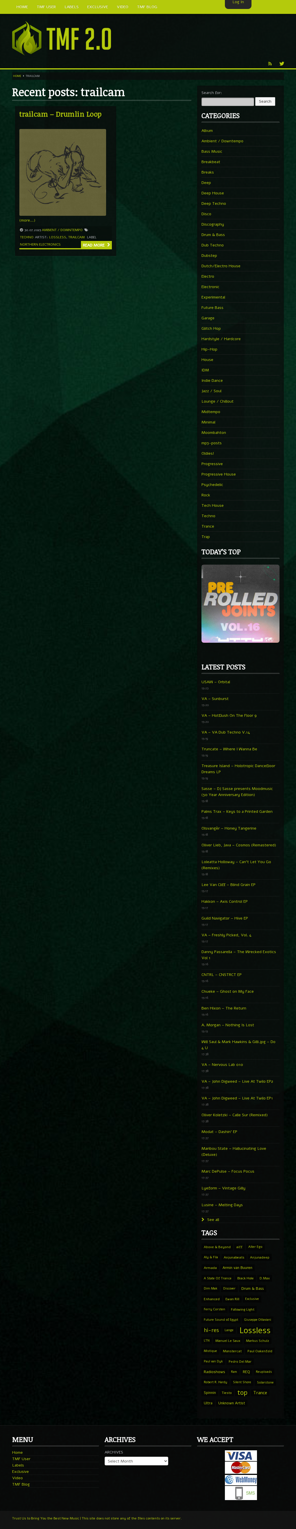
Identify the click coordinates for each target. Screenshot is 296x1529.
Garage (207, 318)
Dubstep (209, 255)
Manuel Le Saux (227, 1340)
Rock (205, 495)
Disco (206, 214)
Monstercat (232, 1351)
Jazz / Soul (211, 391)
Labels (18, 1465)
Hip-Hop (209, 349)
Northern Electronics (40, 244)
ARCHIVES (114, 1452)
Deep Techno (213, 203)
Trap (205, 536)
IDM (205, 370)
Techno (27, 237)
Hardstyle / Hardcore (221, 339)
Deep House (212, 193)
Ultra (208, 1403)
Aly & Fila (211, 1257)
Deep (206, 182)
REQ (246, 1372)
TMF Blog (21, 1484)
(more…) (27, 220)
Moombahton (213, 432)
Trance (207, 526)
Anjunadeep (259, 1257)
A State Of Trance (218, 1278)
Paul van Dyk (213, 1361)
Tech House (212, 505)
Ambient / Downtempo (62, 230)
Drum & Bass (213, 234)
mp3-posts (211, 443)
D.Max (265, 1278)
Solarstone (265, 1382)
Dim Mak (210, 1288)
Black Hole (245, 1278)
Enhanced (212, 1299)
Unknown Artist (231, 1403)
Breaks (207, 172)
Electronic (210, 287)
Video (17, 1478)
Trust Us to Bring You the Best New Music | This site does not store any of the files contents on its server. (97, 1518)
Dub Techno (212, 245)
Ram (234, 1372)
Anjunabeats (234, 1257)
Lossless (57, 237)
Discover (229, 1288)
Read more (94, 245)
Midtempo (210, 412)
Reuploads (264, 1372)
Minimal (208, 422)
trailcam (76, 237)
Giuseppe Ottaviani (257, 1320)
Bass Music (211, 151)
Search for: (211, 92)
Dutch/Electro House (220, 266)
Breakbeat (210, 162)
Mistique (210, 1351)
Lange (229, 1330)
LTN (207, 1340)
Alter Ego (255, 1247)
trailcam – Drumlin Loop (60, 114)
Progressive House (218, 474)
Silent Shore (242, 1382)
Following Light (242, 1309)
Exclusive (252, 1299)
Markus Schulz (257, 1340)
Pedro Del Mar (240, 1361)
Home (17, 76)
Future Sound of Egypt (221, 1320)
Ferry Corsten (214, 1309)
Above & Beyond (217, 1247)
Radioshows (214, 1372)
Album (207, 130)
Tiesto (227, 1392)
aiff (239, 1247)
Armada (210, 1267)
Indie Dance (212, 380)
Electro (207, 276)
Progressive (212, 464)
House (207, 359)
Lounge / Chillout (217, 401)
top (242, 1392)
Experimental (213, 297)
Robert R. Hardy (215, 1382)
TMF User (21, 1459)
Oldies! (207, 453)
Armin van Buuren (237, 1267)
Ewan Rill (232, 1299)
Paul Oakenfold (259, 1351)
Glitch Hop (211, 328)
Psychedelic (212, 484)
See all (212, 1219)
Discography (212, 224)
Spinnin (210, 1392)
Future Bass (212, 307)
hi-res (211, 1330)
